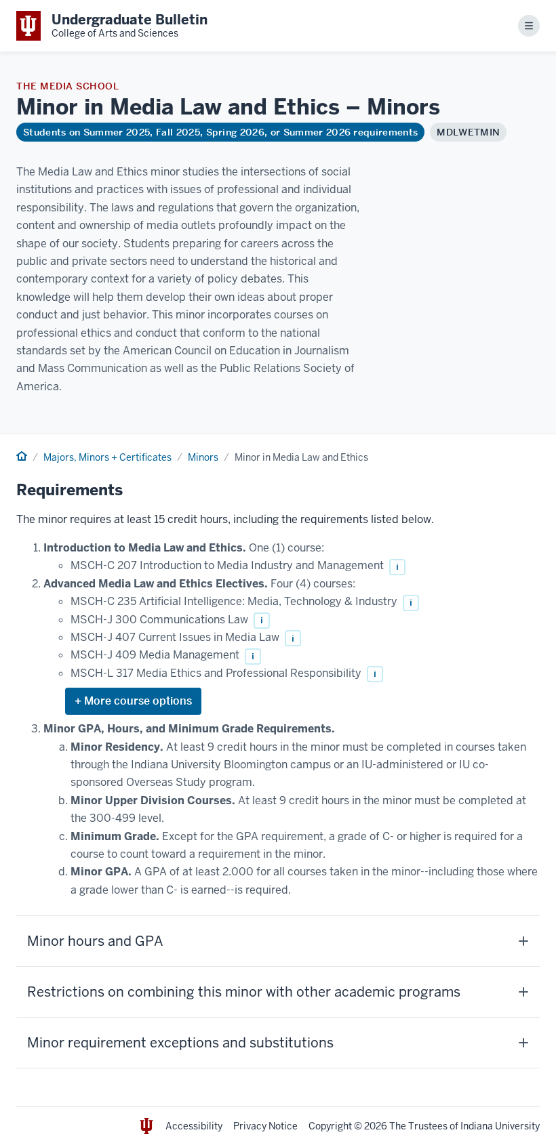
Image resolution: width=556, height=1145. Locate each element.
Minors (203, 457)
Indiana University (500, 1126)
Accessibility (193, 1126)
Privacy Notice (265, 1126)
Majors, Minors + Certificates (107, 457)
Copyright (330, 1126)
